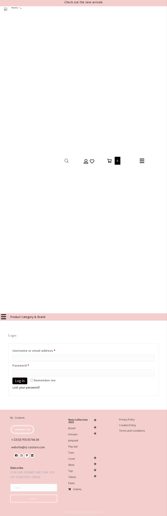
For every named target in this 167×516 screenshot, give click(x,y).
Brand (71, 428)
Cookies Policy (127, 425)
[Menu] (142, 161)
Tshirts (72, 477)
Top (70, 471)
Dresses (73, 434)
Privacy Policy (127, 419)
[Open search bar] (67, 161)
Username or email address (40, 350)
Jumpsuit (73, 440)
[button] (86, 161)
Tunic (71, 452)
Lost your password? (26, 387)
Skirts (71, 465)
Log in (20, 381)
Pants (71, 483)
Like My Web (95, 512)
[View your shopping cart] (110, 161)
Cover (71, 458)
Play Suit (73, 446)
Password (27, 365)
